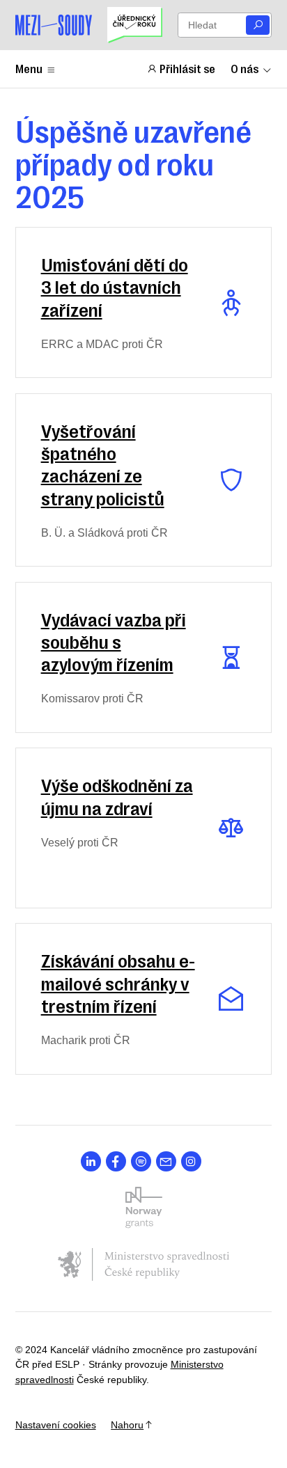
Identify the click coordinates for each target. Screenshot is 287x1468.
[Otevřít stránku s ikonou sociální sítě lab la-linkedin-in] (91, 1161)
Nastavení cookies (55, 1424)
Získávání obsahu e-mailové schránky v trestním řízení (118, 982)
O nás (244, 68)
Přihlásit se (187, 68)
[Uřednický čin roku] (134, 25)
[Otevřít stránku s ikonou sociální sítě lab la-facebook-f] (116, 1161)
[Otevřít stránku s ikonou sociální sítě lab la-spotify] (141, 1161)
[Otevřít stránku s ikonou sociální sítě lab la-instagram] (191, 1161)
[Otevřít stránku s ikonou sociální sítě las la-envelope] (166, 1161)
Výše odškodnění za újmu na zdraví (117, 795)
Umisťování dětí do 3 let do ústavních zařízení (114, 286)
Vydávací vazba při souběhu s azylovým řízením (113, 641)
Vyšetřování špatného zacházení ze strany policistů (102, 463)
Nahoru (127, 1424)
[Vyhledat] (258, 25)
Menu (28, 68)
